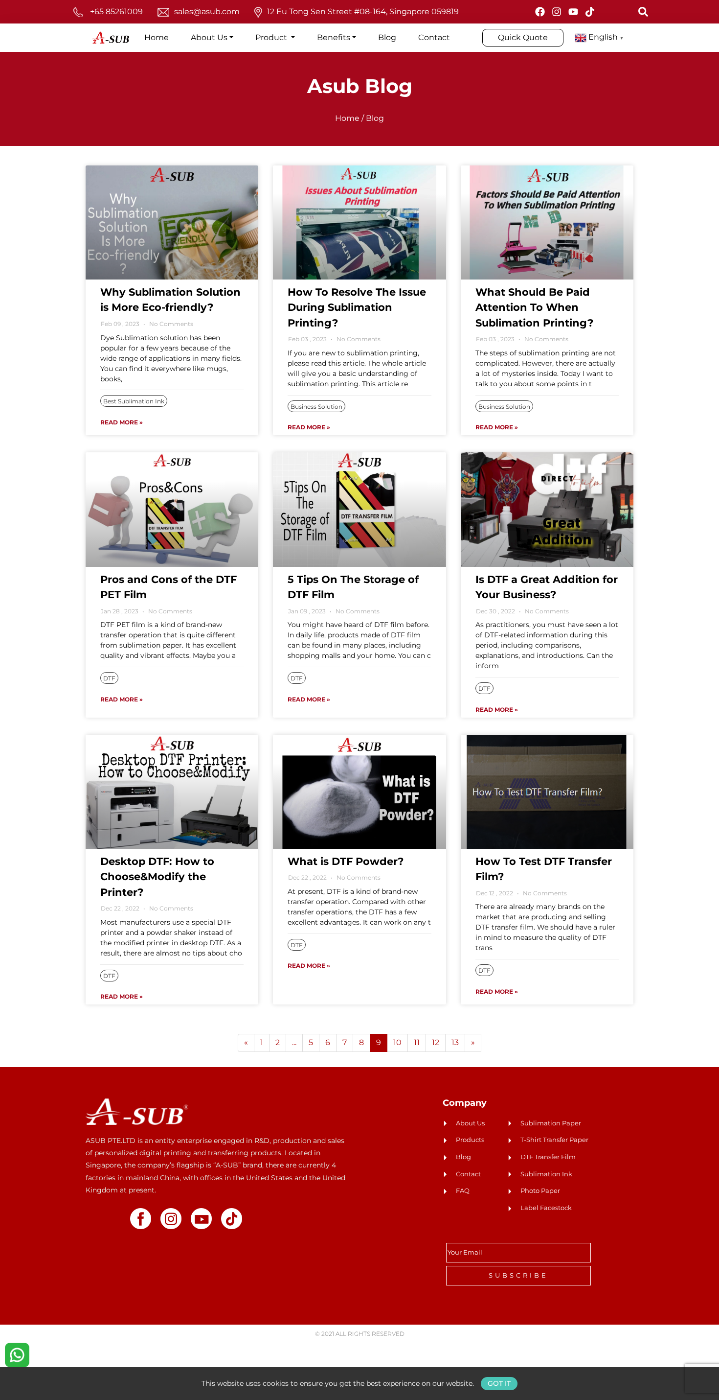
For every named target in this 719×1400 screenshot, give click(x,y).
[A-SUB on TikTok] (590, 12)
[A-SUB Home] (137, 1111)
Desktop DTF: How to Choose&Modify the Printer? (157, 876)
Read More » (121, 422)
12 (435, 1042)
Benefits (333, 37)
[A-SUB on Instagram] (557, 12)
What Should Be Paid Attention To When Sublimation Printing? (534, 307)
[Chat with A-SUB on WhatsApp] (17, 1354)
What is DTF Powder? (346, 861)
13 (455, 1042)
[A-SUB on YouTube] (573, 12)
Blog (387, 37)
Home (156, 37)
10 (397, 1042)
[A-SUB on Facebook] (540, 12)
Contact (434, 37)
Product (272, 37)
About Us (209, 37)
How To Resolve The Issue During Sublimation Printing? (357, 307)
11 (417, 1042)
